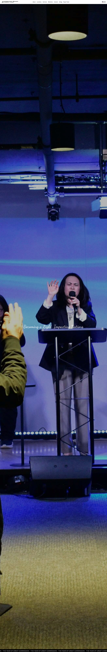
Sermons (45, 2)
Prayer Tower (66, 2)
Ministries (50, 2)
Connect (56, 2)
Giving (60, 2)
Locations (39, 2)
